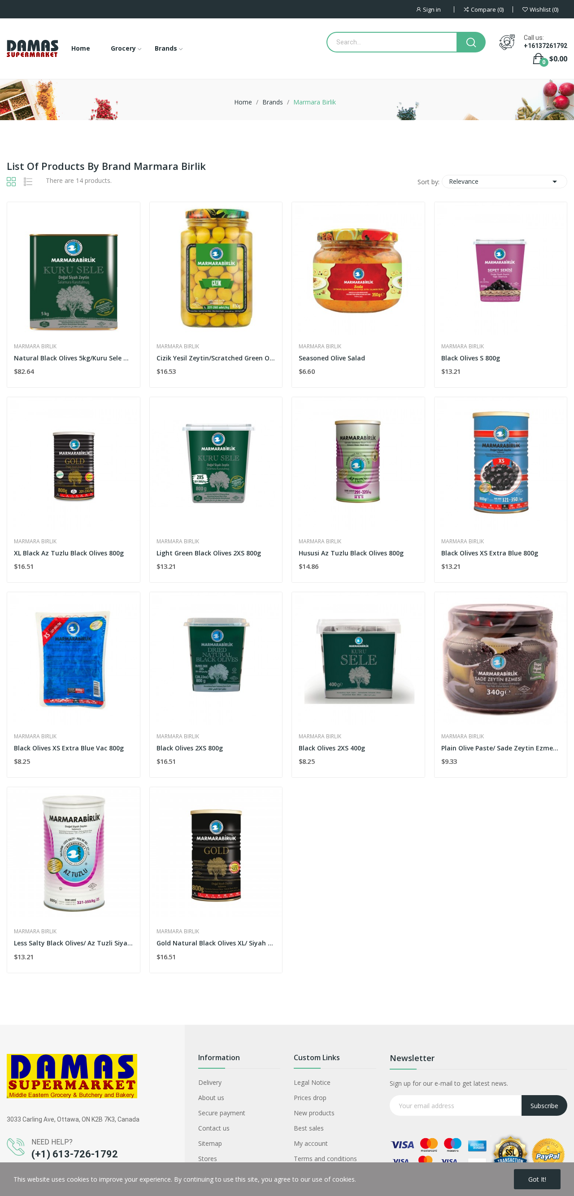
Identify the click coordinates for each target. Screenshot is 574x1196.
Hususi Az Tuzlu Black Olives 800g (351, 553)
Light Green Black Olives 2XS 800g (209, 553)
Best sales (309, 1128)
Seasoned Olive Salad (332, 358)
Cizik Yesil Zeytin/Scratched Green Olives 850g (216, 358)
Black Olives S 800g (470, 358)
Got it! (537, 1179)
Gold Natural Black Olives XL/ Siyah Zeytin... (216, 943)
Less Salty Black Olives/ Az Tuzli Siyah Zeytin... (73, 943)
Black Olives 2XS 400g (332, 748)
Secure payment (221, 1113)
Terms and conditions (325, 1158)
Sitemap (210, 1143)
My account (311, 1143)
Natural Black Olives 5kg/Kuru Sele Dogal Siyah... (73, 358)
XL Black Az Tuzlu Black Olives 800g (69, 553)
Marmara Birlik (35, 346)
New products (314, 1113)
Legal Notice (312, 1082)
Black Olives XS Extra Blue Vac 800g (69, 748)
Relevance (504, 181)
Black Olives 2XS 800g (190, 748)
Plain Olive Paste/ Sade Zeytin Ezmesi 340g (501, 748)
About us (211, 1097)
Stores (207, 1158)
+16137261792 (545, 46)
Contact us (214, 1128)
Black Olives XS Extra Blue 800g (489, 553)
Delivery (210, 1082)
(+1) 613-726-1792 (74, 1154)
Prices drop (310, 1097)
